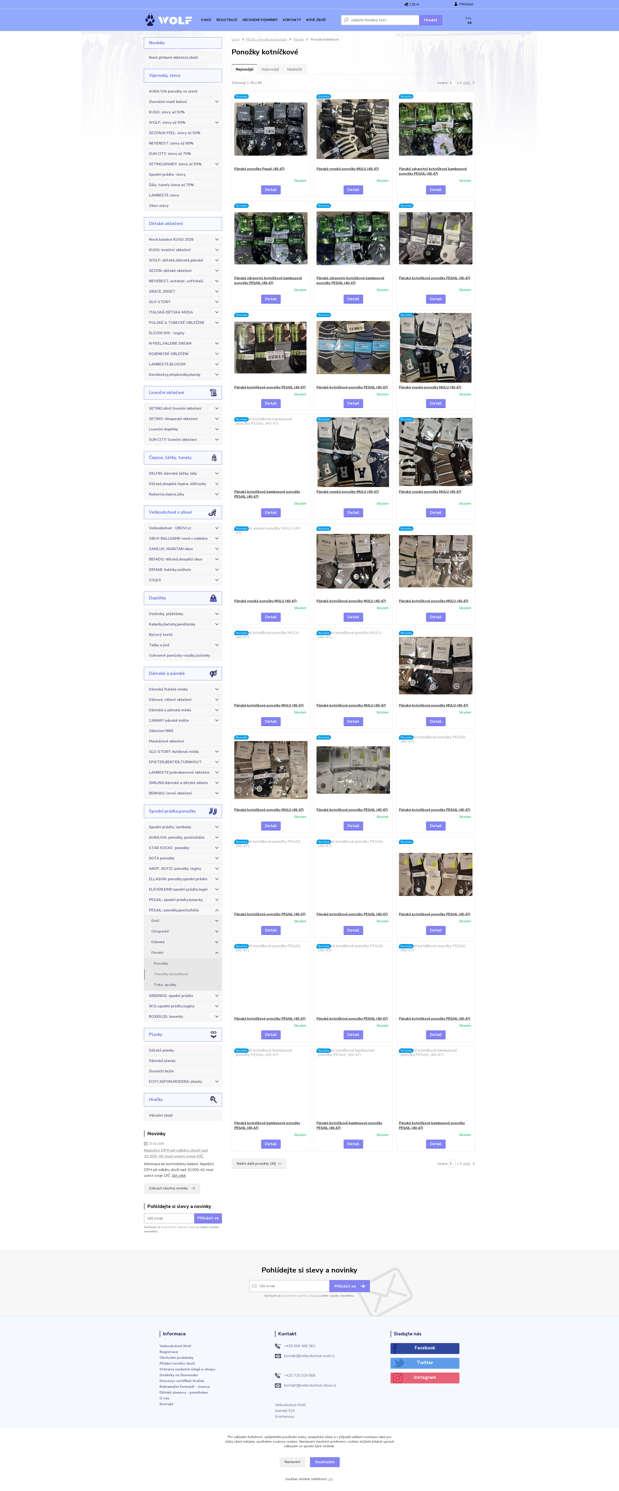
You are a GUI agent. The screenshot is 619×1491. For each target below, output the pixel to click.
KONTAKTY (292, 20)
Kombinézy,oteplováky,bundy (174, 374)
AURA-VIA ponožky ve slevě (173, 91)
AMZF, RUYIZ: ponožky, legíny (175, 868)
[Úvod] (171, 20)
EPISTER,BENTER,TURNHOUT (175, 762)
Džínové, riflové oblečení (170, 699)
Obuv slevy (159, 205)
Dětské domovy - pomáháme (184, 1392)
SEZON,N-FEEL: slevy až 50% (174, 133)
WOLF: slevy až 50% (167, 122)
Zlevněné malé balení (168, 101)
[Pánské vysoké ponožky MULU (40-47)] (353, 129)
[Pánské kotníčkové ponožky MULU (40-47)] (353, 561)
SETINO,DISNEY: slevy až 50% (175, 164)
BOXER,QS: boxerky (166, 1016)
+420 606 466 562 (299, 1346)
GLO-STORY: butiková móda (174, 751)
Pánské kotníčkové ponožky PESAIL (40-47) (434, 278)
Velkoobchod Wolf (175, 1346)
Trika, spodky (165, 984)
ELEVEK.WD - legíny (166, 333)
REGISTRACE (226, 20)
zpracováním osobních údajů (178, 1227)
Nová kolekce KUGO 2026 (171, 239)
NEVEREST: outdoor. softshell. (176, 281)
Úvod (235, 39)
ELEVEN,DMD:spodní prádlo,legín (178, 889)
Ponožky (161, 963)
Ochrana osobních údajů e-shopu (187, 1369)
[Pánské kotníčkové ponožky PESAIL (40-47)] (435, 238)
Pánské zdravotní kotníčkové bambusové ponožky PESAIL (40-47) (433, 171)
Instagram (425, 1377)
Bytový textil (161, 634)
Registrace (169, 1351)
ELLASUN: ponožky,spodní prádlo (178, 879)
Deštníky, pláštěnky (166, 613)
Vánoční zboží (161, 1115)
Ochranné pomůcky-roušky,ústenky (179, 655)
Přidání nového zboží (177, 1363)
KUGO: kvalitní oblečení (170, 249)
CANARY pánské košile (169, 720)
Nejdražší (294, 69)
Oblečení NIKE (161, 730)
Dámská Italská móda (168, 689)
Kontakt (166, 1404)
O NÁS (206, 20)
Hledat (430, 20)
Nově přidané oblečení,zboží (173, 57)
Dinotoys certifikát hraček (182, 1380)
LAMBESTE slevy (164, 195)
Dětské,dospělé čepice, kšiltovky (177, 483)
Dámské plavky (162, 1060)
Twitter (425, 1363)
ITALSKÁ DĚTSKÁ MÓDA (171, 312)
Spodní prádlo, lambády (170, 827)
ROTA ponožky (161, 858)
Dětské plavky (161, 1050)
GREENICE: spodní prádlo (171, 995)
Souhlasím (325, 1462)
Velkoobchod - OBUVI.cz (170, 528)
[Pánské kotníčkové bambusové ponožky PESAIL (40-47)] (271, 452)
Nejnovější (244, 69)
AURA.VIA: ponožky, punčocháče (177, 837)
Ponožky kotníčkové (171, 974)
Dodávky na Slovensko (179, 1375)
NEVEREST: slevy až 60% (171, 143)
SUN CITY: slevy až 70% (170, 153)
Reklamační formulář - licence (185, 1386)
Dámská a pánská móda (170, 710)
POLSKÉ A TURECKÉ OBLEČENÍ (176, 322)
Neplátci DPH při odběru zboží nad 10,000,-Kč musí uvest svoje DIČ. (176, 1153)
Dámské (157, 942)
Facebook (425, 1348)
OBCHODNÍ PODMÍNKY (260, 20)
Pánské (157, 952)
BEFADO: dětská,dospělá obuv (175, 559)
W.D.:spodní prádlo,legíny (171, 1006)
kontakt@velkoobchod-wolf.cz (309, 1355)
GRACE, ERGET (162, 291)
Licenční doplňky (163, 429)
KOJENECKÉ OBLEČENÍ (168, 353)
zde (330, 1479)
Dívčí (155, 920)
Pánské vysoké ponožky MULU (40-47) (348, 169)
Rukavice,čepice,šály (166, 494)
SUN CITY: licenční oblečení (173, 439)
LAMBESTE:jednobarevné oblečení (179, 772)
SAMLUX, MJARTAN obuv (171, 548)
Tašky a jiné (159, 645)
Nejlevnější (270, 69)
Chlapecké (160, 931)
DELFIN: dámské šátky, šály (173, 473)
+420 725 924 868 (299, 1375)
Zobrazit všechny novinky (168, 1188)
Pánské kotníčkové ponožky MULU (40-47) (351, 601)
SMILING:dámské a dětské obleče (178, 782)
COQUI (155, 580)
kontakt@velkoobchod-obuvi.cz (310, 1385)
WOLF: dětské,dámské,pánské (176, 260)
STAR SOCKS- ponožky (169, 847)
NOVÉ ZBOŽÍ (316, 20)
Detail (271, 189)
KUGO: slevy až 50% (167, 112)
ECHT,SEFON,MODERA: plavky (175, 1081)
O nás (164, 1398)
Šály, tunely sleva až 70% (171, 184)
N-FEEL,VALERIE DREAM (170, 343)
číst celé (179, 1175)
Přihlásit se (208, 1218)
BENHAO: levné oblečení (170, 793)
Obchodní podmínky (176, 1357)
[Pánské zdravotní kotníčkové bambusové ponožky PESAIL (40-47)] (435, 129)
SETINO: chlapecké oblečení (173, 418)
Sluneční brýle (161, 1071)
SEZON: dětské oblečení (170, 270)
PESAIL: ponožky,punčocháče (174, 910)
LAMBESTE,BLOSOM (167, 364)
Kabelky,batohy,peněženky (172, 624)
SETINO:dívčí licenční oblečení (175, 408)
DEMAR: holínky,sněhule (170, 569)
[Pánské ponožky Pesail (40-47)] (271, 129)
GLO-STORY (159, 301)
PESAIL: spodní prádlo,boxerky (176, 899)
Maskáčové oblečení (166, 741)
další (467, 82)
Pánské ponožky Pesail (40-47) (259, 169)
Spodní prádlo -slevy (167, 174)
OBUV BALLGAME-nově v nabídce (178, 538)
